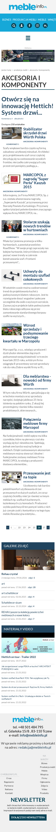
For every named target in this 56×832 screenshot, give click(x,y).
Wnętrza (44, 774)
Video (44, 789)
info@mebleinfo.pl (33, 735)
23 (24, 527)
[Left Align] (28, 38)
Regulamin (9, 782)
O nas (8, 778)
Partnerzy (8, 785)
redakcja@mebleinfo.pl (34, 747)
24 (29, 527)
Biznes (6, 20)
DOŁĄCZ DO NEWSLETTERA (28, 817)
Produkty (44, 793)
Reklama (9, 789)
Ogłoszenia (45, 782)
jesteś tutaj (6, 70)
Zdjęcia (44, 785)
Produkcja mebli (24, 20)
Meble (42, 20)
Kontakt (9, 793)
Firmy (44, 778)
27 (44, 527)
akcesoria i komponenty (40, 70)
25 (34, 527)
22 (19, 527)
